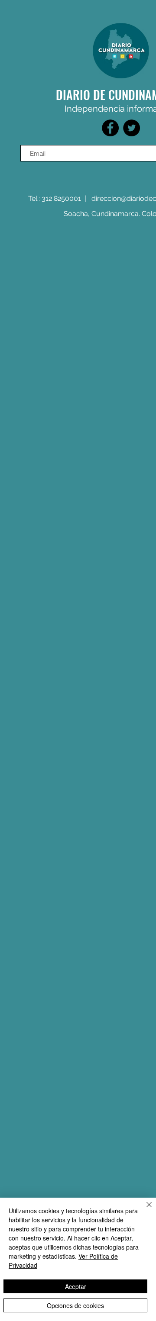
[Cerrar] (143, 1209)
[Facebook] (110, 127)
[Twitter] (131, 127)
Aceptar (75, 1286)
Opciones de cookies (75, 1305)
